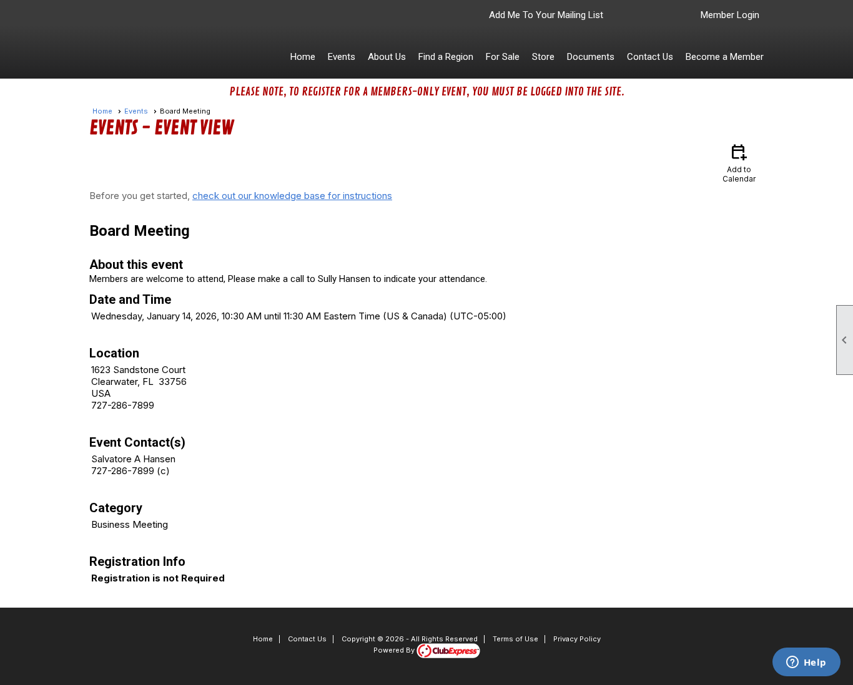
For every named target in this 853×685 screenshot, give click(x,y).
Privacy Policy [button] (577, 638)
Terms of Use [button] (515, 638)
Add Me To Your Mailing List (546, 15)
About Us (387, 56)
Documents (590, 56)
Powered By (395, 650)
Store (543, 56)
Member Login (730, 15)
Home (302, 56)
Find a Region (445, 56)
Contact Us (650, 56)
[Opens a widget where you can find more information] (806, 663)
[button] (342, 56)
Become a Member (725, 56)
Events (136, 111)
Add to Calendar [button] (739, 162)
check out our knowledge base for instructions (292, 196)
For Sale (503, 56)
